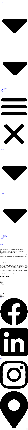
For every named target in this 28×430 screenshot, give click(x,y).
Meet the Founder (3, 89)
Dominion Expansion (5, 236)
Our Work (2, 90)
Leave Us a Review (1, 244)
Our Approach (2, 149)
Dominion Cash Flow (5, 88)
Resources (2, 238)
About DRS (3, 237)
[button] (14, 120)
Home (1, 1)
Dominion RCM (4, 235)
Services (1, 283)
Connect (2, 91)
